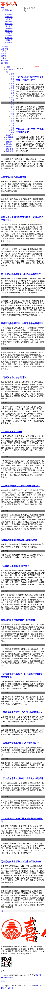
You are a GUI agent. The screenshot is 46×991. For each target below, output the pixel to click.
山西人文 (4, 51)
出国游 (3, 58)
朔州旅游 (9, 21)
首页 (2, 8)
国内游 (3, 56)
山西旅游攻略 (6, 10)
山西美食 (4, 49)
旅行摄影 (4, 63)
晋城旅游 (9, 28)
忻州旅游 (9, 24)
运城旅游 (9, 40)
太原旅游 (9, 17)
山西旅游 (9, 14)
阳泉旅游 (9, 38)
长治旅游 (9, 35)
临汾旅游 (9, 31)
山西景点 (4, 46)
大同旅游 (9, 19)
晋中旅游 (9, 26)
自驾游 (3, 53)
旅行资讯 (4, 60)
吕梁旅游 (9, 33)
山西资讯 (9, 42)
